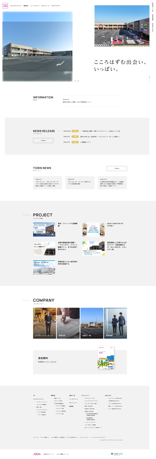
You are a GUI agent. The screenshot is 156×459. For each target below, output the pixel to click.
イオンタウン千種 (60, 408)
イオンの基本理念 (42, 412)
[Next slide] (79, 80)
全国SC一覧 (72, 395)
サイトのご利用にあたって (72, 437)
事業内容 (53, 395)
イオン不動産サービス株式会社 (58, 437)
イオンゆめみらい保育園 (90, 425)
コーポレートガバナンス (90, 422)
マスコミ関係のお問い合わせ (114, 408)
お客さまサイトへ (47, 454)
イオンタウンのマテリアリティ (91, 401)
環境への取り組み (89, 406)
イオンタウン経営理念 (41, 404)
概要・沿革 (39, 407)
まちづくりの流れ (58, 401)
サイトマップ (36, 437)
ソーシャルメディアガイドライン (98, 437)
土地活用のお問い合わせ (113, 401)
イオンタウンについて (38, 399)
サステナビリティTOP (89, 398)
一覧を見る (43, 140)
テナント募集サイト (45, 437)
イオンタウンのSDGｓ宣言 (91, 403)
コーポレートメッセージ (42, 402)
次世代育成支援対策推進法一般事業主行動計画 (92, 414)
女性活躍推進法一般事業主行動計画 (90, 418)
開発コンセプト (57, 398)
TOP (34, 395)
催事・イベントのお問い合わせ (115, 406)
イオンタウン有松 (60, 413)
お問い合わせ (108, 395)
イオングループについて (42, 409)
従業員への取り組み (89, 411)
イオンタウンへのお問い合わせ (115, 398)
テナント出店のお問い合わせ (114, 403)
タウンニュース (73, 402)
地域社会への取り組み (89, 408)
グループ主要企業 (42, 414)
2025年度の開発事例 (58, 403)
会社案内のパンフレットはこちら (47, 361)
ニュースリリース (73, 399)
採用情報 (71, 406)
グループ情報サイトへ (61, 454)
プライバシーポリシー (84, 437)
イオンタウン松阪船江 (60, 405)
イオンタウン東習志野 (60, 411)
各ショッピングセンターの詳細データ (93, 427)
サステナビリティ (85, 395)
